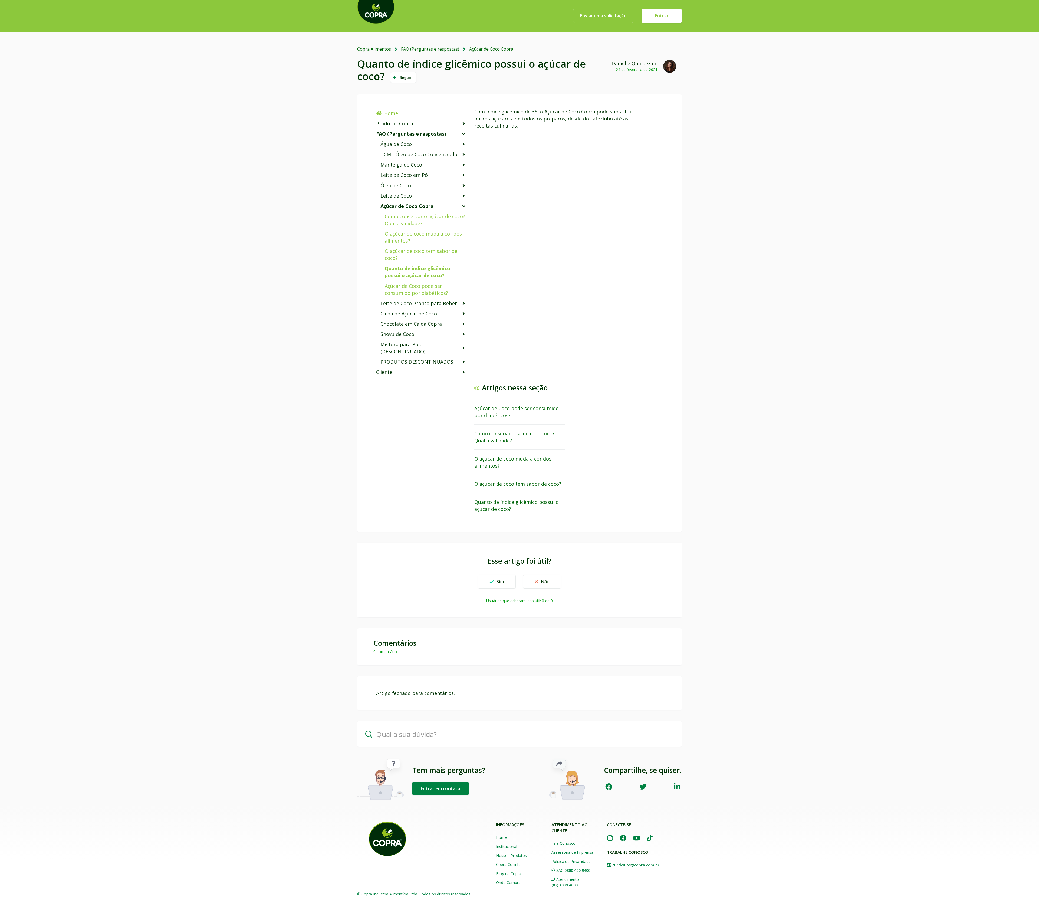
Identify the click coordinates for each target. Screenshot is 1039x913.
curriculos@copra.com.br (635, 865)
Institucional (506, 846)
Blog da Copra (508, 873)
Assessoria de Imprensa (572, 852)
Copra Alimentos (374, 49)
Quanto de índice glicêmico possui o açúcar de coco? (417, 272)
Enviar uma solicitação (603, 16)
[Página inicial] (387, 838)
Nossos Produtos (511, 855)
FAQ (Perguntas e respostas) (430, 49)
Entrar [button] (662, 16)
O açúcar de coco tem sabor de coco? (421, 254)
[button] (496, 582)
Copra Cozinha (509, 864)
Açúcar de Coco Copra (491, 49)
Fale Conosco (563, 843)
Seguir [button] (406, 77)
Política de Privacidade (571, 861)
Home (391, 113)
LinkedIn (677, 786)
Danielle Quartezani (634, 63)
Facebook (608, 786)
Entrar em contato (440, 788)
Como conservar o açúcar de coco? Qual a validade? (425, 220)
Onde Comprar (509, 882)
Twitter (643, 786)
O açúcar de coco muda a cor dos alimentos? (423, 237)
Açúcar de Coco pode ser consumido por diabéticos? (416, 289)
